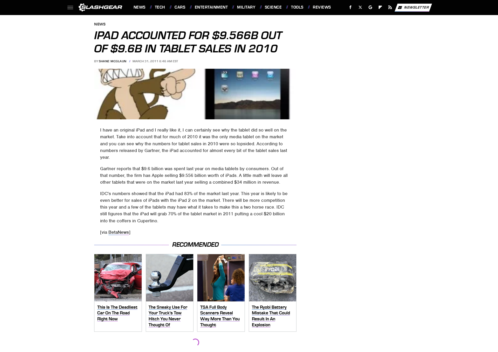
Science (273, 7)
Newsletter (417, 7)
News (139, 7)
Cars (180, 7)
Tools (297, 7)
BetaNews (118, 232)
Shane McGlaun (113, 61)
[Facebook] (350, 7)
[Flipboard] (380, 7)
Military (246, 7)
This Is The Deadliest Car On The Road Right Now (117, 313)
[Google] (370, 7)
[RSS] (390, 7)
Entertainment (211, 7)
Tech (160, 7)
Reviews (322, 7)
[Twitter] (360, 7)
